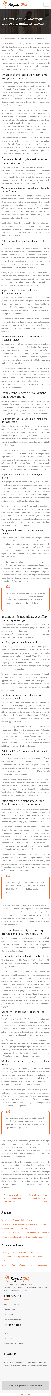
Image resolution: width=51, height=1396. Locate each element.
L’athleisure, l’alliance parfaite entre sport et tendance (22, 1257)
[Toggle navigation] (46, 5)
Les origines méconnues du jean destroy (17, 1220)
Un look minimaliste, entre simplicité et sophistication (22, 1237)
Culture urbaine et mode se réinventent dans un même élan (24, 1261)
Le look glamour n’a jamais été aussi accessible (19, 1252)
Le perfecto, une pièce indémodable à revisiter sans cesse (23, 1224)
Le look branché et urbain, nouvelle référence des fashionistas (25, 1233)
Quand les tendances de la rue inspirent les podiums (21, 1228)
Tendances (7, 38)
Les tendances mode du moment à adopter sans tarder (38, 1198)
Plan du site (25, 1394)
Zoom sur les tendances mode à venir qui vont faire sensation (13, 1198)
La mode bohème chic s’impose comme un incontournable (24, 1265)
